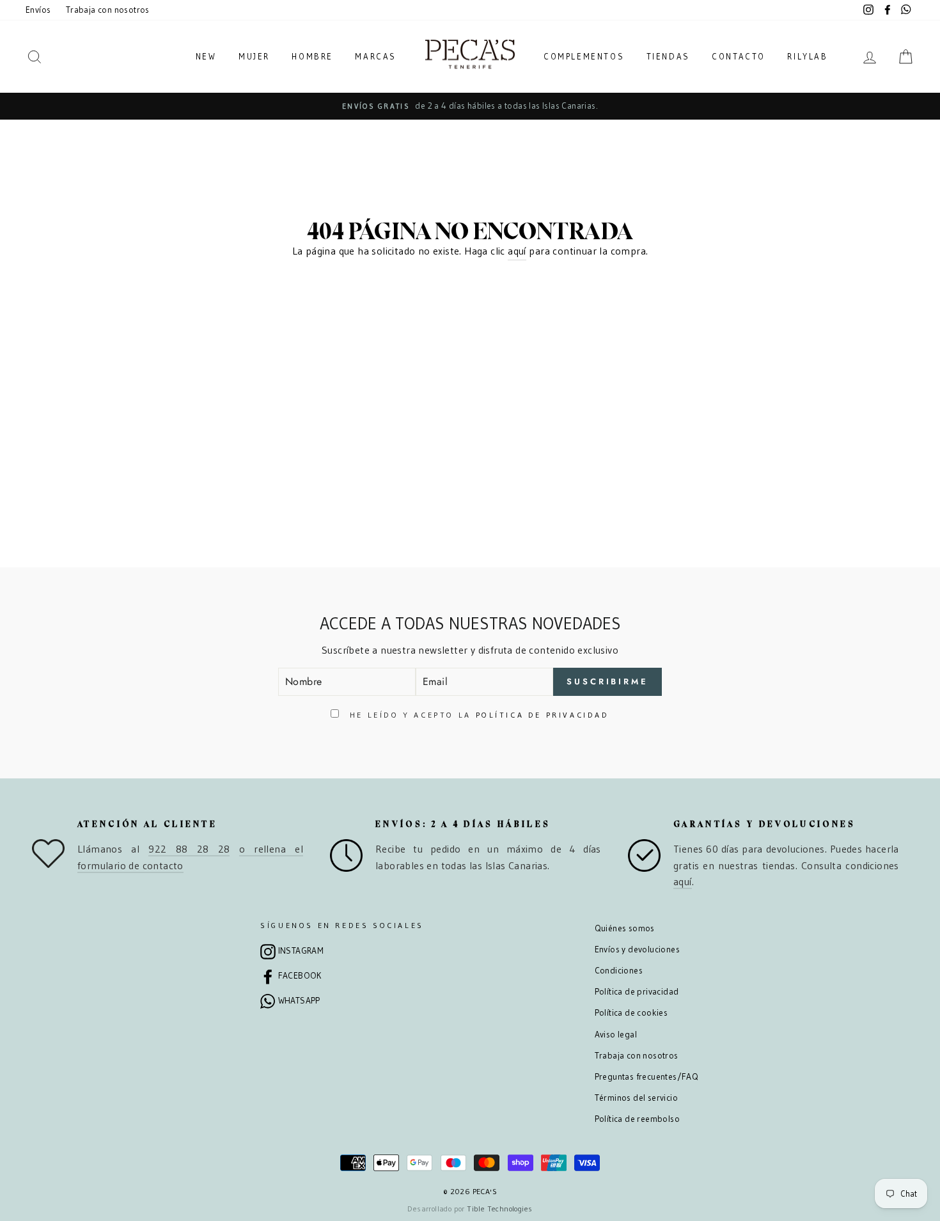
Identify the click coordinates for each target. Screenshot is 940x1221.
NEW (206, 56)
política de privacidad (542, 715)
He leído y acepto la (477, 715)
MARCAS (375, 56)
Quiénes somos (625, 928)
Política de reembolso (637, 1119)
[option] (470, 106)
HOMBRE (312, 56)
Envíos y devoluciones (637, 949)
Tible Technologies (499, 1208)
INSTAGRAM (301, 950)
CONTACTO (738, 56)
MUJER (254, 56)
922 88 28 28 (189, 848)
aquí (517, 250)
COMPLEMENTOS (584, 56)
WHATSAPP (299, 1000)
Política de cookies (631, 1012)
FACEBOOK (300, 975)
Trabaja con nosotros (108, 9)
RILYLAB (807, 56)
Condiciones (619, 970)
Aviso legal (616, 1034)
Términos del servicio (636, 1097)
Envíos (38, 9)
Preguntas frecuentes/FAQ (647, 1076)
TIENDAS (668, 56)
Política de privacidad (637, 991)
